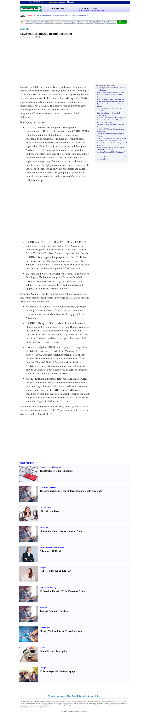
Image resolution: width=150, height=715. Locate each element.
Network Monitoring (104, 92)
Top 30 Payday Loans (43, 15)
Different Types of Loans (88, 8)
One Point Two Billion (104, 122)
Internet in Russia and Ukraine (107, 141)
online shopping (83, 703)
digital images (123, 701)
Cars (58, 22)
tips (124, 703)
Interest (111, 22)
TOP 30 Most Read (57, 8)
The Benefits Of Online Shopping (56, 471)
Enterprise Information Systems (52, 547)
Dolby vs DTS (47, 571)
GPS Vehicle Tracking (48, 588)
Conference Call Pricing (48, 487)
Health (38, 22)
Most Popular (27, 463)
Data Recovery (45, 507)
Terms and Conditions (81, 712)
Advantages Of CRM (50, 551)
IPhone (42, 648)
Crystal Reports (102, 88)
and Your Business (119, 138)
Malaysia (70, 2)
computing (80, 701)
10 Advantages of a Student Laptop (57, 671)
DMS (122, 101)
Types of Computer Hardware (55, 611)
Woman (122, 22)
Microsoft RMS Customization (107, 95)
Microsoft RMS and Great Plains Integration (111, 118)
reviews (29, 705)
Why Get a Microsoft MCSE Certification (110, 152)
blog (111, 701)
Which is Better (62, 571)
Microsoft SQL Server (115, 88)
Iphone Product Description (53, 651)
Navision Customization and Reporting (46, 33)
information (61, 701)
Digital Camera (102, 104)
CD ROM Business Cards (105, 150)
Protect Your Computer (104, 138)
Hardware (43, 608)
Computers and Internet (57, 705)
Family (89, 22)
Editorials (24, 29)
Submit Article (93, 696)
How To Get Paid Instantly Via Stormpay (110, 99)
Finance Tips (31, 15)
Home (80, 22)
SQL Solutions (101, 90)
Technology (69, 22)
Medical (49, 22)
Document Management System (107, 101)
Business (99, 22)
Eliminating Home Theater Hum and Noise (61, 531)
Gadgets (43, 567)
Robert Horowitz (28, 37)
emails (45, 703)
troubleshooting (41, 705)
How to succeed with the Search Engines (110, 147)
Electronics (44, 527)
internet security (68, 703)
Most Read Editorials (76, 696)
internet (87, 701)
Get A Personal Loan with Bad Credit (91, 10)
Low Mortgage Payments (79, 15)
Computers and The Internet (51, 467)
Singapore (53, 2)
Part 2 (120, 141)
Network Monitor (119, 92)
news (33, 705)
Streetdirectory (69, 712)
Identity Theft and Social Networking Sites (61, 631)
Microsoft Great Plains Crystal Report (109, 120)
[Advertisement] (43, 61)
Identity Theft (45, 628)
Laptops (43, 668)
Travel (29, 22)
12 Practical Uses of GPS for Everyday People (62, 591)
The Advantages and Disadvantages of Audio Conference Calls (71, 491)
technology (95, 705)
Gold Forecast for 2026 (60, 15)
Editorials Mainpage (56, 696)
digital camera (31, 703)
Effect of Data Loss (49, 511)
